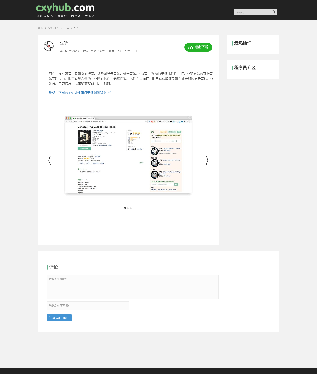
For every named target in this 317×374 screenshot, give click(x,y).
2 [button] (128, 208)
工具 (66, 28)
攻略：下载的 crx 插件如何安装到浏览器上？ (81, 92)
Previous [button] (50, 160)
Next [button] (207, 160)
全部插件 (53, 28)
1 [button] (125, 208)
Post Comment (59, 317)
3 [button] (131, 208)
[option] (128, 161)
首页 (41, 28)
